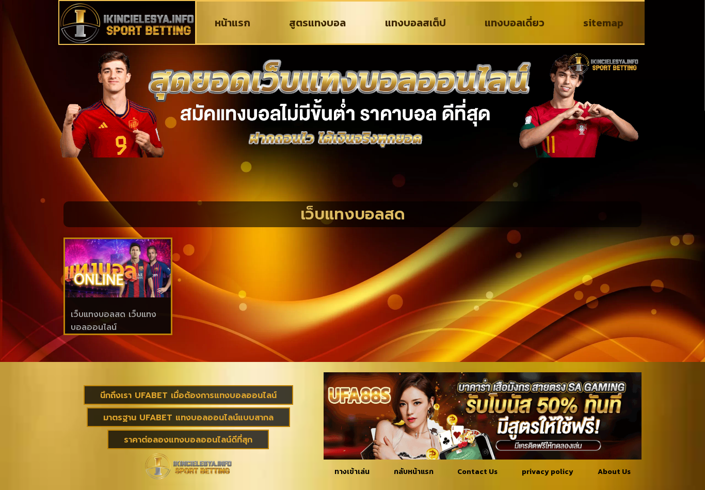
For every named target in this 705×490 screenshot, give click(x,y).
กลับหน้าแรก (414, 471)
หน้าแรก (232, 22)
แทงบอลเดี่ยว (514, 22)
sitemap (603, 22)
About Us (614, 471)
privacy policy (547, 471)
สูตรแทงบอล (317, 22)
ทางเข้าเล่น (352, 471)
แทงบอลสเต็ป (415, 22)
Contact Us (477, 471)
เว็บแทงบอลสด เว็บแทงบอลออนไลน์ (113, 321)
